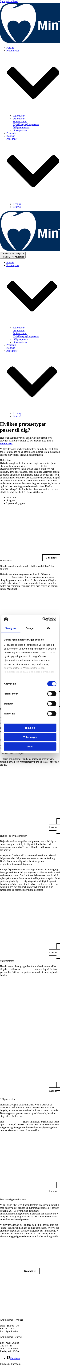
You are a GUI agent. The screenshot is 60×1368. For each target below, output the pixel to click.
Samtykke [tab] (10, 628)
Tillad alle (30, 727)
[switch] (51, 693)
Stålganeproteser (21, 127)
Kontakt (10, 136)
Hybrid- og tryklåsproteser (26, 124)
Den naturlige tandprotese (13, 1199)
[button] (30, 460)
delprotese (5, 577)
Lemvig (17, 206)
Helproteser (18, 115)
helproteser (34, 466)
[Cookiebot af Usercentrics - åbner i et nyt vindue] (42, 619)
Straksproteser (20, 130)
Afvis (30, 746)
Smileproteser (20, 121)
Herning (17, 204)
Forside (10, 47)
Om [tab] (49, 628)
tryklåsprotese (52, 861)
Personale (11, 133)
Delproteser (18, 118)
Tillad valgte (30, 737)
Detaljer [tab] (30, 628)
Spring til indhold (9, 1)
